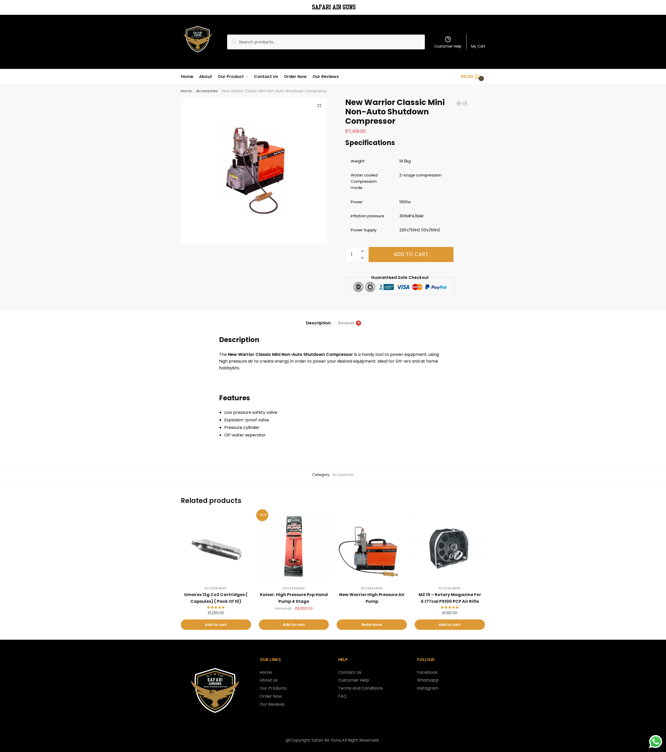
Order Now (271, 696)
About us (269, 680)
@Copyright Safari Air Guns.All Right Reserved (332, 740)
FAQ (342, 696)
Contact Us (349, 672)
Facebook (427, 672)
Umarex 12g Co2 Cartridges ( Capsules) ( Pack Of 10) (216, 598)
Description (318, 323)
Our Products (273, 688)
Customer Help (448, 46)
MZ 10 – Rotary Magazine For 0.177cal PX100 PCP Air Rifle (450, 598)
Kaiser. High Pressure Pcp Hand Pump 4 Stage (294, 598)
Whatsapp (428, 680)
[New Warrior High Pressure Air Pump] (372, 547)
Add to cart (411, 254)
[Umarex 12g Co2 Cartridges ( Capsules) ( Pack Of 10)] (216, 547)
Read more (371, 624)
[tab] (318, 319)
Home (186, 91)
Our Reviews (272, 704)
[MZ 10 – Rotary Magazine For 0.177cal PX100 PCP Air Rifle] (450, 547)
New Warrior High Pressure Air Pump (372, 598)
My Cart (478, 46)
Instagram (427, 688)
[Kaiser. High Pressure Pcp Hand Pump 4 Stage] (294, 547)
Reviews (346, 323)
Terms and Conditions (360, 688)
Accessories (207, 91)
